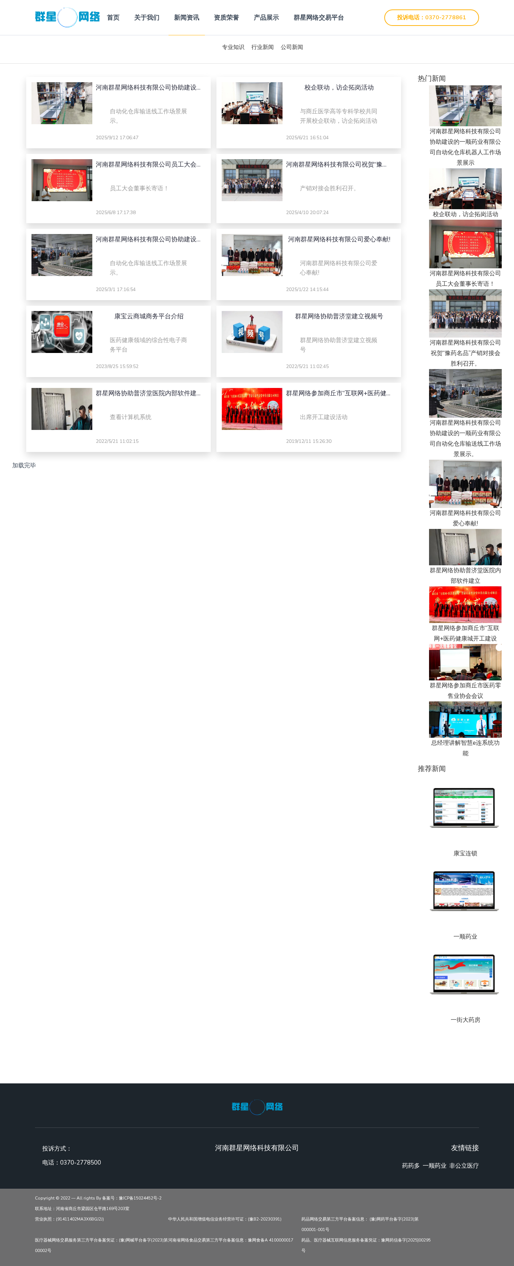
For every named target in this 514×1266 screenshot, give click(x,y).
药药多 (411, 1166)
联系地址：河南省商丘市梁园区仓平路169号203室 (82, 1208)
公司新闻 (292, 47)
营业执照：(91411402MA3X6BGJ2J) (69, 1219)
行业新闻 (262, 47)
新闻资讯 (186, 17)
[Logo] (257, 1106)
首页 (113, 17)
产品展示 (266, 17)
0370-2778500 (80, 1163)
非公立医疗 (464, 1166)
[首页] (67, 17)
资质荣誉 (226, 17)
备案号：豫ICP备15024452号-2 (132, 1198)
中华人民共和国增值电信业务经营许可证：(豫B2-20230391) (224, 1219)
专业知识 (233, 47)
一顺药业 (435, 1166)
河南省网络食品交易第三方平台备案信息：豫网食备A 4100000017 (230, 1240)
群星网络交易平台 (319, 17)
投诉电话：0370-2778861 (431, 17)
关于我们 (146, 17)
